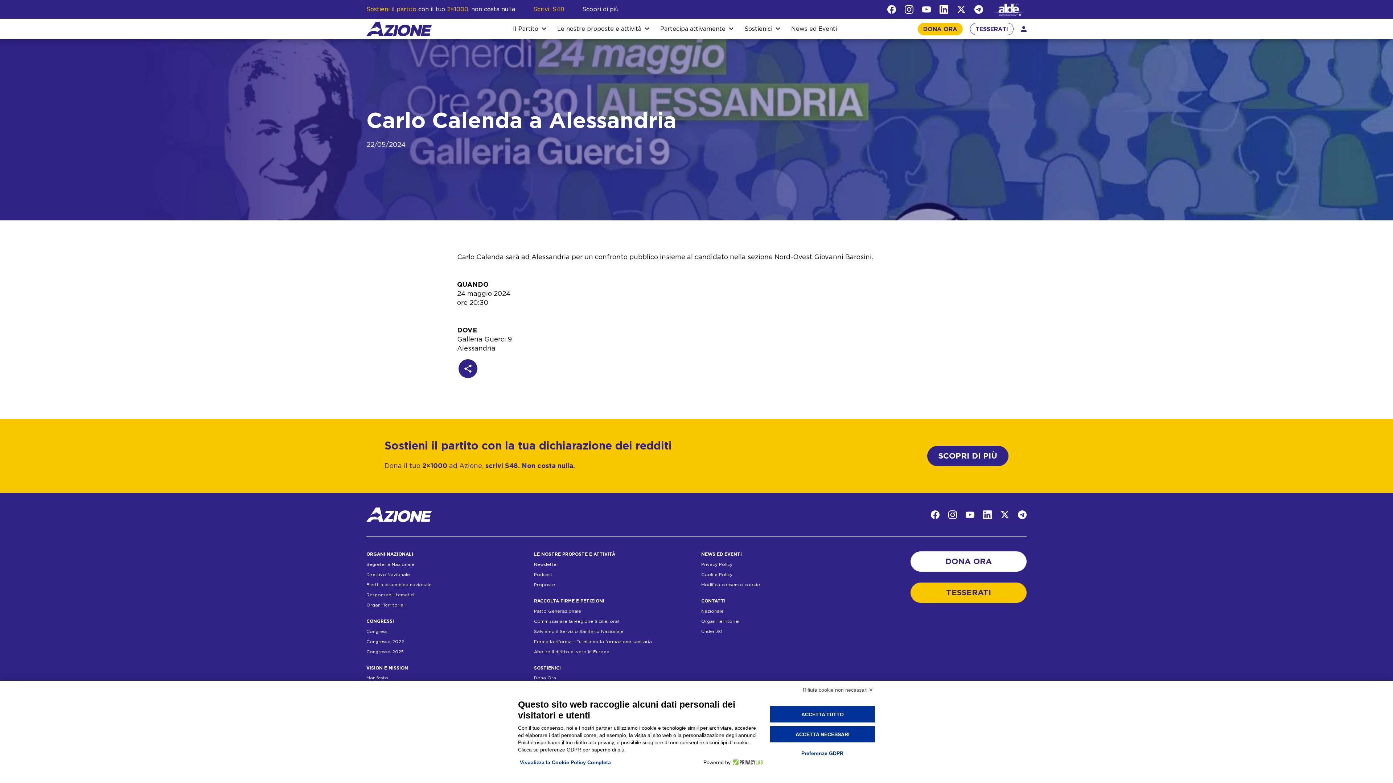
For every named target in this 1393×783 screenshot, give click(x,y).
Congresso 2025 (385, 652)
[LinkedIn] (944, 9)
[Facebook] (891, 9)
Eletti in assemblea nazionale (399, 585)
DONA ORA (940, 29)
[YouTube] (926, 9)
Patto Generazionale (557, 611)
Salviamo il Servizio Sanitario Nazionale (579, 631)
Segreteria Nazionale (390, 564)
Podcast (543, 574)
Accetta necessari (823, 734)
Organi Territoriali (386, 605)
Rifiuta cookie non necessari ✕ (838, 690)
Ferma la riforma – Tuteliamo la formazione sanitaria (593, 641)
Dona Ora (545, 678)
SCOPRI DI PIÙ (967, 456)
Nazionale (712, 611)
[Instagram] (909, 9)
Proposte (544, 585)
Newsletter (546, 564)
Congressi (377, 631)
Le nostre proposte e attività (599, 29)
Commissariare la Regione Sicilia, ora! (576, 621)
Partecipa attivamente (693, 29)
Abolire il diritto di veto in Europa (571, 652)
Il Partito (525, 29)
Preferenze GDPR (822, 753)
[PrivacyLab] (747, 762)
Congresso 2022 (385, 641)
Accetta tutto (822, 714)
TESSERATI (991, 29)
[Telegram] (978, 9)
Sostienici (758, 29)
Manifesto (377, 678)
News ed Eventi (814, 29)
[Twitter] (961, 9)
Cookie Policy (716, 574)
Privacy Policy (716, 564)
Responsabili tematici (390, 595)
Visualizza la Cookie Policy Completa (565, 762)
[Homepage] (399, 29)
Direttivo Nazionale (388, 574)
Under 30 (711, 631)
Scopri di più (600, 9)
